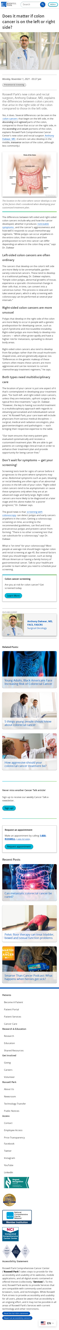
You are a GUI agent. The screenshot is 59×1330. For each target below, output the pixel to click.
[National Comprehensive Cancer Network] (17, 1223)
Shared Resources (14, 1050)
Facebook (9, 1143)
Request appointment (19, 846)
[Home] (8, 6)
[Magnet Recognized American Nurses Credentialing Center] (16, 1188)
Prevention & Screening (14, 85)
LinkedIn (8, 1172)
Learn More (13, 595)
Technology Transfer (15, 1103)
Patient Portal (11, 1009)
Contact (8, 1123)
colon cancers (10, 118)
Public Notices (11, 1110)
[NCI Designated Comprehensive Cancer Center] (10, 1240)
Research (9, 1036)
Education (9, 1043)
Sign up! (9, 808)
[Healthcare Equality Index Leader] (9, 1206)
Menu (53, 5)
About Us (9, 1089)
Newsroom (10, 1096)
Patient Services (12, 1016)
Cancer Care (10, 1023)
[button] (42, 4)
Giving (7, 1062)
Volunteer (9, 1077)
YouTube (8, 1165)
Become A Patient (13, 1002)
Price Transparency (14, 1137)
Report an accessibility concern (17, 1318)
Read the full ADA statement (16, 1313)
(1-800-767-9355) (23, 839)
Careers (8, 1069)
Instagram (9, 1158)
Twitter (8, 1150)
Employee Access (13, 1130)
